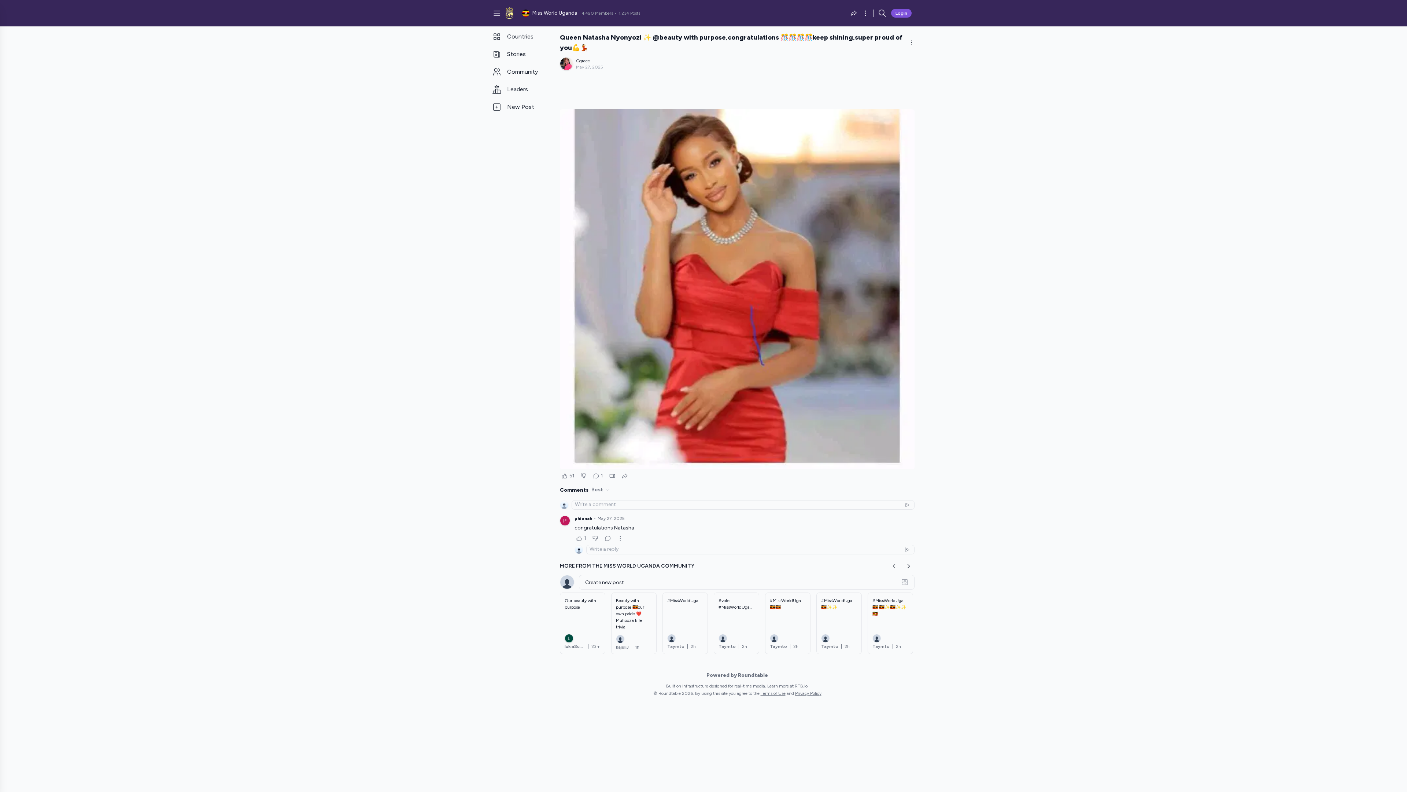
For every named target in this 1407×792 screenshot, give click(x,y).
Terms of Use (773, 693)
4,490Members (597, 13)
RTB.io (801, 686)
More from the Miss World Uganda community (627, 566)
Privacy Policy (808, 693)
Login (901, 13)
